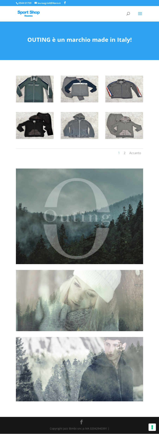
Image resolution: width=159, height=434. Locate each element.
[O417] (80, 139)
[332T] (35, 102)
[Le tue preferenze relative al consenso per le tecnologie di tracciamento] (152, 427)
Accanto (135, 153)
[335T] (80, 102)
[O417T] (124, 139)
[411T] (35, 139)
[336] (124, 102)
